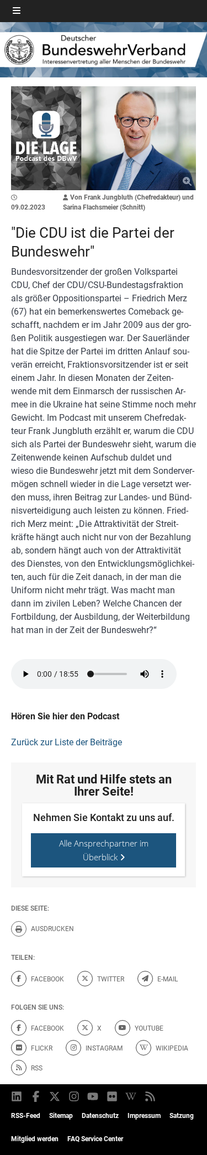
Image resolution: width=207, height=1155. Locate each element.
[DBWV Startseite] (103, 49)
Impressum (144, 1116)
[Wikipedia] (131, 1096)
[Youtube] (93, 1096)
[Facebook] (36, 1096)
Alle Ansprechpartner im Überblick (103, 850)
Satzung (181, 1116)
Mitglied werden (35, 1139)
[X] (55, 1096)
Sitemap (61, 1116)
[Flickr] (113, 1096)
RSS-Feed (25, 1116)
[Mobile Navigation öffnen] (16, 11)
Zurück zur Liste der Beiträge (66, 742)
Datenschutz (100, 1116)
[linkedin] (17, 1096)
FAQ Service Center (95, 1139)
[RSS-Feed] (151, 1096)
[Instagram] (74, 1096)
